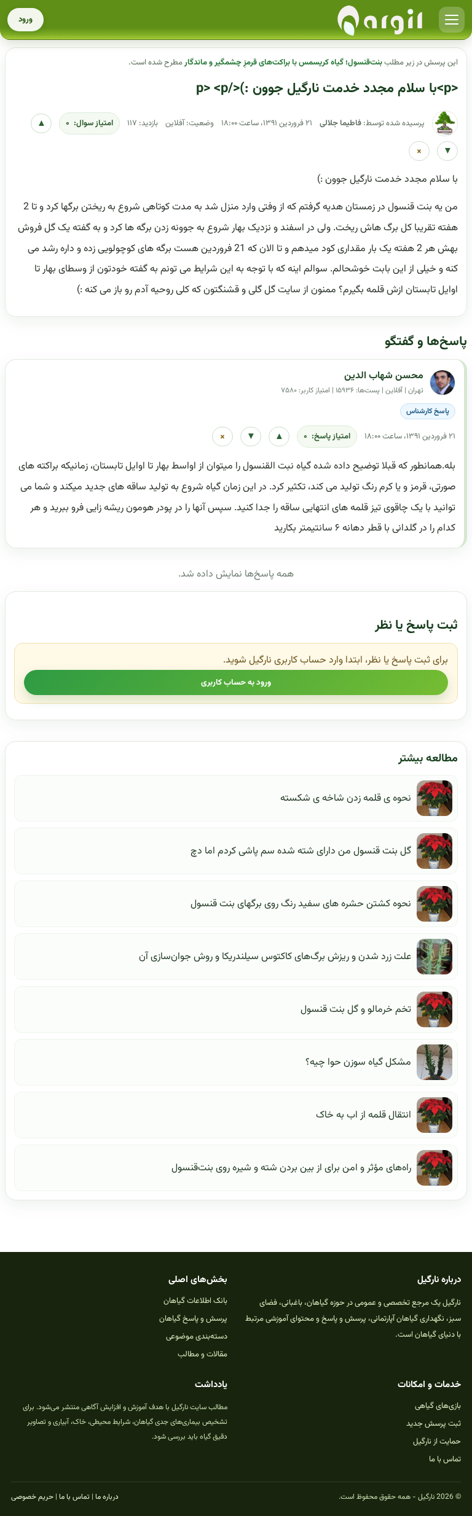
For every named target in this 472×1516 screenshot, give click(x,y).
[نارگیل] (380, 19)
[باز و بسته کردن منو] (452, 20)
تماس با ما (445, 1459)
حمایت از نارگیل (437, 1442)
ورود (25, 20)
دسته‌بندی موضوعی (196, 1337)
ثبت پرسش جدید (433, 1424)
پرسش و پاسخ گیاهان (193, 1319)
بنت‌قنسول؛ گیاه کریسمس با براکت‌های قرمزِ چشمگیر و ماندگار (283, 62)
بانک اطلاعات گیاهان (195, 1301)
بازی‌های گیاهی (438, 1406)
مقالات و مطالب (202, 1354)
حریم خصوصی (32, 1496)
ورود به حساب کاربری (236, 682)
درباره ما (107, 1496)
